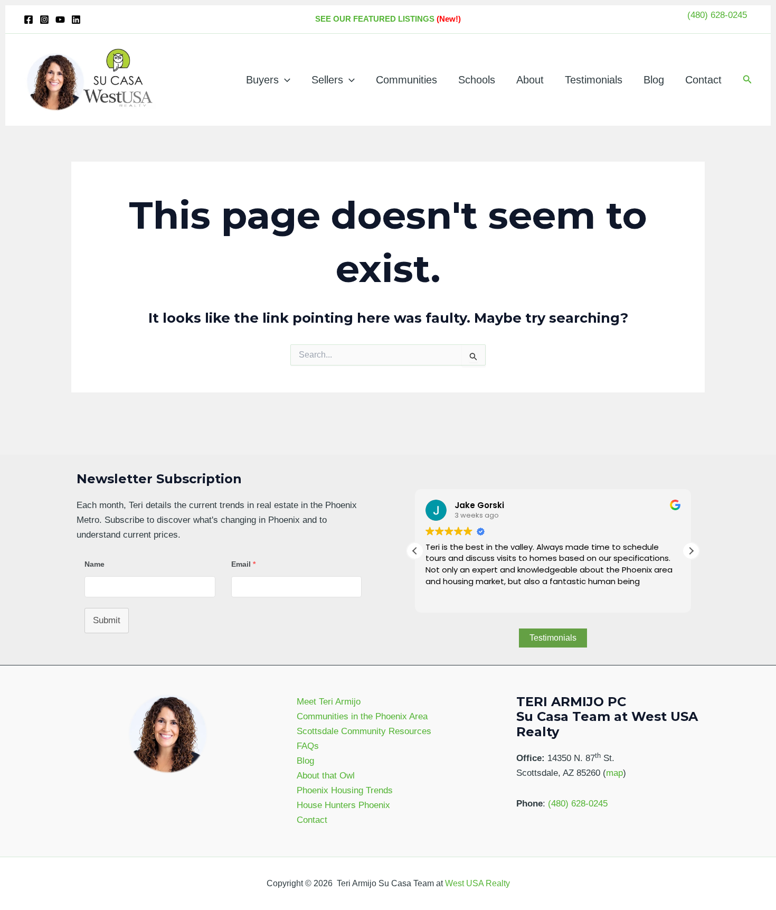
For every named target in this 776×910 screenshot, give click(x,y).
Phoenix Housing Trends (345, 790)
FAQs (308, 746)
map (614, 773)
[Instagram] (44, 19)
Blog (653, 80)
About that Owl (326, 776)
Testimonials (593, 80)
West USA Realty (477, 883)
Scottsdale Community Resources (364, 731)
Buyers (262, 80)
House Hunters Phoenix (343, 805)
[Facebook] (28, 19)
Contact (703, 80)
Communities (406, 80)
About (530, 80)
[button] (284, 80)
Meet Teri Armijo (329, 702)
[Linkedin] (76, 19)
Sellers (327, 80)
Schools (476, 80)
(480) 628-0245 (717, 15)
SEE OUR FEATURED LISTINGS (374, 18)
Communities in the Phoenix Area (362, 716)
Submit (106, 620)
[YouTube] (60, 19)
